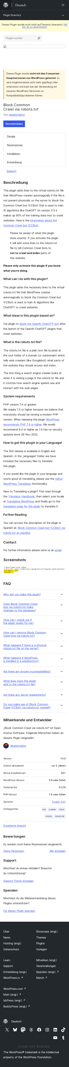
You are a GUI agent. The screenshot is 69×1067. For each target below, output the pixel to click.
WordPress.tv (13, 977)
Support (11, 171)
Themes (41, 937)
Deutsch (16, 1021)
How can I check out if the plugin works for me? (18, 621)
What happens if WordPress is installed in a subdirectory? (21, 659)
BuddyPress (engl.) (16, 1006)
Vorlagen (41, 949)
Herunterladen (14, 123)
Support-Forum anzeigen (18, 881)
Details (11, 136)
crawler (52, 809)
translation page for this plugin (21, 506)
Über (6, 931)
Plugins (40, 943)
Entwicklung (14, 162)
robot (61, 809)
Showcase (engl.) (47, 931)
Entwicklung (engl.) (15, 972)
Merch (41, 977)
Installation (13, 153)
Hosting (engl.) (12, 943)
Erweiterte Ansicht (14, 825)
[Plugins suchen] (39, 38)
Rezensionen (15, 145)
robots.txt (59, 816)
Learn (6, 960)
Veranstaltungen (46, 966)
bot (44, 809)
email (58, 550)
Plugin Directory (12, 15)
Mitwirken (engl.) (46, 960)
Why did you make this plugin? (22, 594)
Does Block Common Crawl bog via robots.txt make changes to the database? (20, 607)
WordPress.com (14, 988)
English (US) (59, 801)
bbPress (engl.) (14, 1000)
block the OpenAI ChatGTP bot (39, 323)
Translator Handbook (21, 496)
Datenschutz (11, 949)
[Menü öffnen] (63, 5)
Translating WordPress (20, 501)
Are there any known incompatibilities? (27, 671)
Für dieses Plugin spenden (19, 911)
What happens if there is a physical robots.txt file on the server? (24, 647)
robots (48, 816)
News (6, 937)
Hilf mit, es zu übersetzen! (44, 25)
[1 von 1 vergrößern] (61, 570)
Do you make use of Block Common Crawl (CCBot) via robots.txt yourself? (27, 706)
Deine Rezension (13, 851)
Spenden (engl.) (47, 972)
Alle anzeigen (58, 851)
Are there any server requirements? (24, 694)
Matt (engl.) (12, 994)
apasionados (17, 114)
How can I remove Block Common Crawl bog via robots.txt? (24, 634)
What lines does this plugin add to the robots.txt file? (19, 682)
